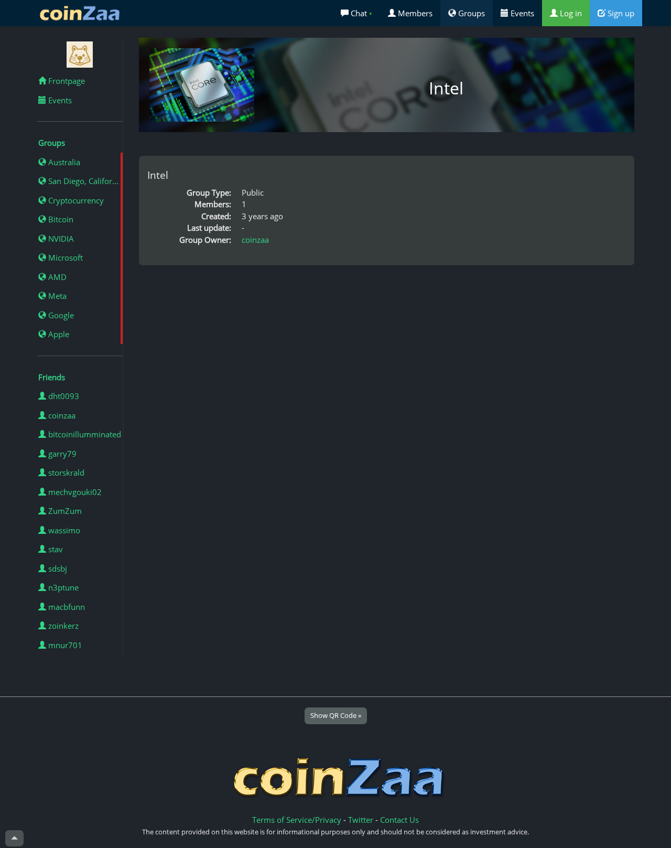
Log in (570, 13)
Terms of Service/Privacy (296, 819)
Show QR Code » (335, 715)
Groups (470, 13)
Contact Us (399, 819)
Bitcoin (59, 219)
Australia (63, 162)
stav (54, 549)
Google (60, 315)
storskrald (65, 472)
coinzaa (60, 415)
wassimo (63, 530)
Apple (57, 334)
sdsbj (56, 568)
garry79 (61, 453)
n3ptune (62, 587)
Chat (360, 13)
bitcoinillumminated (83, 434)
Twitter (360, 819)
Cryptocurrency (75, 200)
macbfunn (65, 607)
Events (521, 13)
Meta (56, 296)
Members (414, 13)
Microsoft (64, 257)
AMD (56, 277)
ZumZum (64, 511)
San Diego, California (84, 181)
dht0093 (62, 396)
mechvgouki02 (74, 492)
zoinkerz (62, 625)
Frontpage (65, 81)
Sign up (619, 13)
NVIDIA (60, 238)
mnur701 (64, 645)
